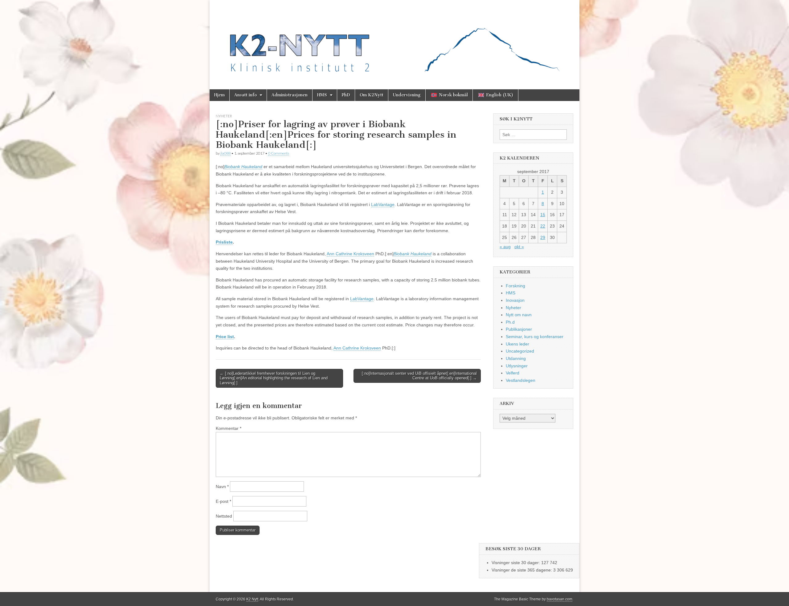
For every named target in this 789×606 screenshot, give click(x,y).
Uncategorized (520, 351)
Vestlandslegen (520, 380)
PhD (346, 95)
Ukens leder (517, 343)
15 (542, 214)
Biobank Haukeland (243, 166)
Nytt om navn (519, 314)
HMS (322, 95)
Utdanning (516, 358)
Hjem (219, 95)
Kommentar (228, 428)
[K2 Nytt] (394, 40)
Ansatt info (245, 95)
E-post (223, 501)
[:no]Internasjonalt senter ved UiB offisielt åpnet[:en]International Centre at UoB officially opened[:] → (419, 376)
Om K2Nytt (371, 95)
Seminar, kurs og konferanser (534, 336)
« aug (505, 246)
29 (542, 237)
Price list (225, 336)
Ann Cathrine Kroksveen (350, 253)
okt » (519, 246)
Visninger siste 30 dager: (516, 562)
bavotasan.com (559, 599)
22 (542, 226)
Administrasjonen (290, 95)
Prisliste (224, 242)
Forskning (515, 285)
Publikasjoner (519, 329)
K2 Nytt (252, 599)
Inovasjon (515, 300)
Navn (222, 486)
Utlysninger (517, 365)
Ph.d (510, 322)
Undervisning (407, 95)
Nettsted (224, 516)
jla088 (225, 153)
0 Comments (278, 153)
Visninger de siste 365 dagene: (522, 570)
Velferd (512, 372)
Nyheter (224, 116)
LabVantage (382, 204)
